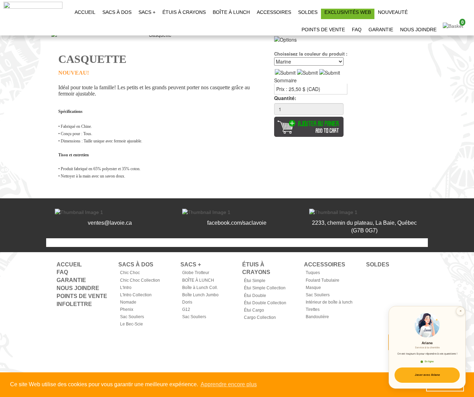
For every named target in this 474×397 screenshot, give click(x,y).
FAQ (357, 29)
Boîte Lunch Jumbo (200, 294)
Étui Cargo (254, 310)
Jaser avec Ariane (427, 375)
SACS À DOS (117, 12)
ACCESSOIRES (274, 12)
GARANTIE (381, 29)
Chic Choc (130, 272)
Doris (187, 302)
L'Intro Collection (136, 294)
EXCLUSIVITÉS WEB (347, 12)
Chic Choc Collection (140, 280)
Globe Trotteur (195, 272)
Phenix (126, 309)
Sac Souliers (132, 316)
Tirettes (313, 309)
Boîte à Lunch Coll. (200, 287)
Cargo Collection (260, 317)
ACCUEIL (85, 12)
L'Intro (126, 287)
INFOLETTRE (74, 304)
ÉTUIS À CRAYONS (184, 12)
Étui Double (255, 295)
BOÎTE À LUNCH (231, 12)
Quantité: (285, 97)
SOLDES (308, 12)
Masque (313, 287)
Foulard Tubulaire (322, 280)
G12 (186, 309)
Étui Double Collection (265, 302)
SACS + (146, 12)
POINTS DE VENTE (323, 29)
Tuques (313, 272)
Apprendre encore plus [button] (229, 384)
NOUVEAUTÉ (393, 12)
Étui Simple (254, 280)
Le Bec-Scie (131, 324)
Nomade (128, 302)
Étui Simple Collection (265, 288)
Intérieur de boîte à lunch (329, 302)
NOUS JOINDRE (418, 29)
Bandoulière (317, 316)
